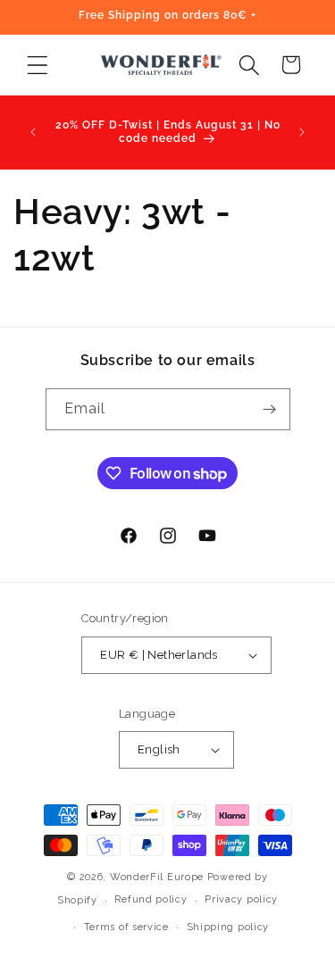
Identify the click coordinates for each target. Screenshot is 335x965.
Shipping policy (228, 927)
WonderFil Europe (157, 877)
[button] (37, 65)
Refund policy (150, 899)
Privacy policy (241, 899)
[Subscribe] (269, 409)
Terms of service (126, 927)
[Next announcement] (302, 132)
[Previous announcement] (33, 132)
